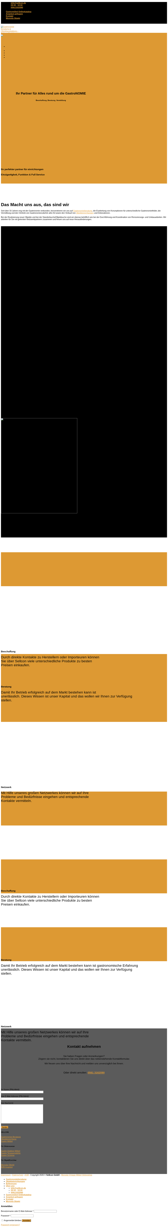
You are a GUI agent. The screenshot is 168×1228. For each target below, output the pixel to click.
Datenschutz (17, 1175)
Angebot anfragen (14, 14)
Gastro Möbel (7, 1141)
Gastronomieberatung (16, 51)
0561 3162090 (96, 1072)
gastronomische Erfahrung (117, 692)
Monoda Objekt (13, 18)
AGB (27, 1175)
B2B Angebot (7, 1167)
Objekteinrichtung (8, 1139)
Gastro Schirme (8, 1155)
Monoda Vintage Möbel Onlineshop (76, 1175)
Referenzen (11, 55)
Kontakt (9, 16)
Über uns (10, 57)
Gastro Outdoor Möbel (10, 1151)
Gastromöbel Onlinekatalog (18, 12)
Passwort (5, 1216)
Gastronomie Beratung (11, 1137)
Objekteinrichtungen (15, 53)
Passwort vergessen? (10, 1225)
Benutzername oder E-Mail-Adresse (17, 1211)
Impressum (6, 1175)
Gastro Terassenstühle (11, 1153)
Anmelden (26, 1220)
